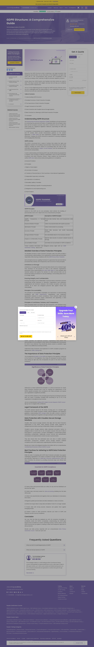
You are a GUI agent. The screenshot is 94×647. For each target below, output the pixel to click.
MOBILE (21, 320)
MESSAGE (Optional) (24, 325)
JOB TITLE (39, 320)
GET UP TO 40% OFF (26, 336)
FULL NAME (22, 315)
